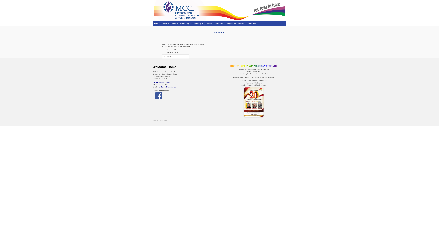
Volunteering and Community (190, 23)
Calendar (209, 23)
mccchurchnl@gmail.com (167, 87)
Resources (219, 23)
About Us (164, 23)
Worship (175, 23)
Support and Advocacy (235, 23)
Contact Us (252, 23)
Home (156, 23)
